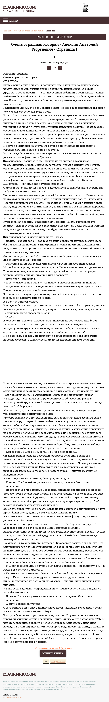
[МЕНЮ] (5, 21)
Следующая (58, 661)
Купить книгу (52, 653)
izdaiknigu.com (19, 7)
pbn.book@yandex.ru (12, 697)
